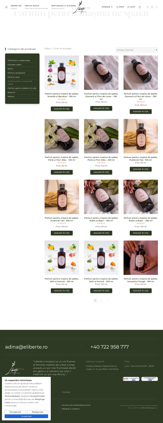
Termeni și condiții (71, 409)
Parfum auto (14, 77)
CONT (132, 7)
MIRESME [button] (106, 7)
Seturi (10, 69)
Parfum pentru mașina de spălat (20, 82)
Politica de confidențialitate (76, 405)
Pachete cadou (15, 65)
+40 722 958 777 (109, 347)
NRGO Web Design (148, 408)
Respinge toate (37, 412)
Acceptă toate (26, 416)
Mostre (11, 96)
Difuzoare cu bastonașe (19, 60)
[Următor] (107, 300)
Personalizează (15, 412)
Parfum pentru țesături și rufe (22, 88)
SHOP (121, 7)
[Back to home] (81, 7)
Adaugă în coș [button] (61, 109)
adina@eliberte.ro (26, 347)
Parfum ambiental (16, 73)
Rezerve (11, 92)
